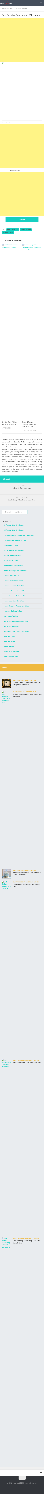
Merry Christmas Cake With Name (16, 621)
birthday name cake (13, 229)
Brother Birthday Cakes (12, 555)
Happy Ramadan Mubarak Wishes (16, 596)
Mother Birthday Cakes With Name (16, 631)
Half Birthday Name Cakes (13, 565)
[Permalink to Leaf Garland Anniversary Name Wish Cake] (6, 969)
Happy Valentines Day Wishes (14, 601)
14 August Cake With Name (13, 525)
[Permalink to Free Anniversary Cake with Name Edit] (6, 1147)
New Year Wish (9, 641)
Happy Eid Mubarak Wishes (14, 586)
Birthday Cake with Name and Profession (19, 535)
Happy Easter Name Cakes (13, 581)
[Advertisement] (22, 40)
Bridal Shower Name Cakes (14, 550)
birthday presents (26, 229)
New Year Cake (9, 636)
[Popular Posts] (32, 675)
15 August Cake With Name (13, 530)
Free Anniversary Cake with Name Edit (27, 1062)
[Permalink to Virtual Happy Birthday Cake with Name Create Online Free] (6, 873)
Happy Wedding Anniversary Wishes (17, 606)
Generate (22, 219)
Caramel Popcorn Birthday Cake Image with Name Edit (29, 424)
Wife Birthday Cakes (11, 656)
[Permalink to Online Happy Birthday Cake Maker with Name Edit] (6, 779)
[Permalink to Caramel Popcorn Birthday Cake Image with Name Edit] (32, 331)
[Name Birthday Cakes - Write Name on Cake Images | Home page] (8, 3)
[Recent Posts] (12, 675)
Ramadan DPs (9, 646)
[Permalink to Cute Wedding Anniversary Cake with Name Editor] (6, 1325)
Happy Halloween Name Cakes (15, 591)
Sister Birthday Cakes (11, 651)
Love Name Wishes (11, 616)
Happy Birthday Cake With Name (14, 8)
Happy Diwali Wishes (11, 576)
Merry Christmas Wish (12, 626)
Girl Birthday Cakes (11, 560)
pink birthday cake (8, 232)
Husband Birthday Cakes (13, 611)
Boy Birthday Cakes (11, 545)
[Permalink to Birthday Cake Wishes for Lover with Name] (12, 331)
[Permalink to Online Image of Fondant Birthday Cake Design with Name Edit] (6, 683)
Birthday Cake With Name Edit (15, 540)
